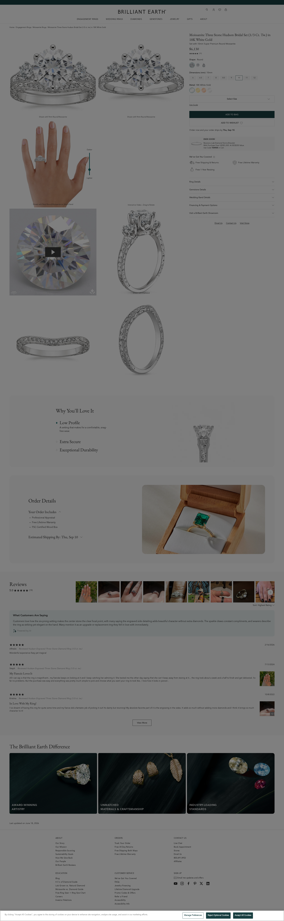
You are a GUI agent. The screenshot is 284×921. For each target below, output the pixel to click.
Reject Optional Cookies (218, 915)
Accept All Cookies (243, 915)
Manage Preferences (193, 915)
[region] (142, 916)
